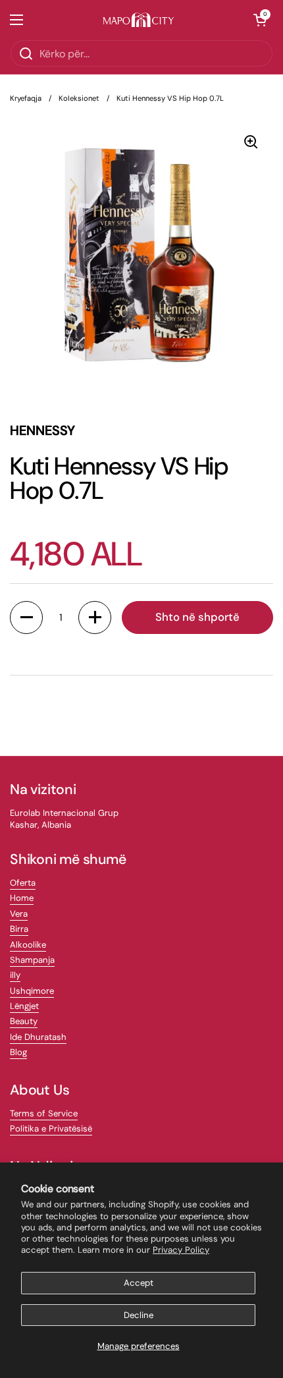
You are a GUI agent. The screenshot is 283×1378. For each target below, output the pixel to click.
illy (15, 975)
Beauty (24, 1021)
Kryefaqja (25, 98)
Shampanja (32, 959)
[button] (260, 20)
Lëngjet (24, 1006)
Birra (19, 928)
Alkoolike (28, 944)
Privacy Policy (181, 1249)
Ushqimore (32, 990)
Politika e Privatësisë (51, 1128)
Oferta (23, 882)
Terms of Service (44, 1113)
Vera (19, 913)
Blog (18, 1052)
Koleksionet (79, 98)
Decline (138, 1315)
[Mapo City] (138, 20)
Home (22, 898)
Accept (138, 1282)
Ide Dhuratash (38, 1037)
